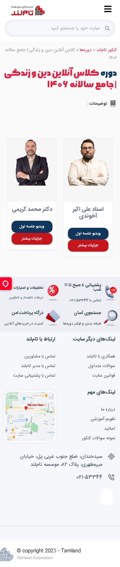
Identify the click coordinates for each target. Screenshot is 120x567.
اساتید (109, 429)
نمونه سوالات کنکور (98, 438)
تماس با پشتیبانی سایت (34, 375)
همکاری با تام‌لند (100, 356)
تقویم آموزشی (103, 419)
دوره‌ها (86, 50)
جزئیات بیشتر (88, 245)
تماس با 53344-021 (85, 300)
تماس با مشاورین (39, 356)
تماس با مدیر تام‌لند (38, 366)
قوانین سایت (103, 375)
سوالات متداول (101, 366)
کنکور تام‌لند (106, 50)
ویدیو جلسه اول (88, 233)
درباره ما (108, 409)
